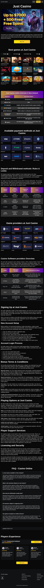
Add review (36, 541)
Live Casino (15, 53)
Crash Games (26, 53)
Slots (37, 53)
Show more (22, 562)
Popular (5, 53)
